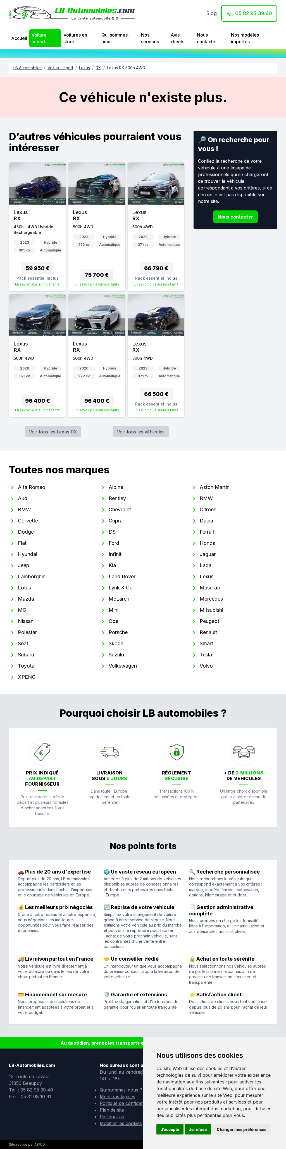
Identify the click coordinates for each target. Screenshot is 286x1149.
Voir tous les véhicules (141, 432)
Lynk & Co (121, 588)
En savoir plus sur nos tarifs (37, 284)
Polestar (27, 632)
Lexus (84, 67)
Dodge (26, 532)
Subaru (26, 655)
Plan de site (112, 1110)
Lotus (24, 588)
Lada (205, 565)
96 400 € (37, 400)
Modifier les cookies (121, 1123)
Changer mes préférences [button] (241, 1129)
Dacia (206, 521)
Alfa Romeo (31, 487)
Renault (208, 632)
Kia (112, 565)
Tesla (206, 655)
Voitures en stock (75, 38)
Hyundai (27, 554)
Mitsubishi (211, 610)
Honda (207, 543)
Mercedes (211, 599)
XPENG (26, 677)
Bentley (117, 498)
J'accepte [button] (170, 1129)
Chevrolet (120, 509)
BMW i (26, 509)
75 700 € (97, 275)
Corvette (28, 521)
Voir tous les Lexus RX (53, 432)
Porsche (118, 632)
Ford (114, 543)
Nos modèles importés (245, 38)
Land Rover (122, 576)
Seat (23, 643)
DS (112, 532)
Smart (206, 643)
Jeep (23, 565)
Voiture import (39, 38)
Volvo (206, 666)
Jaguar (208, 554)
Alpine (116, 487)
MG (22, 610)
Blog (211, 13)
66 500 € (156, 394)
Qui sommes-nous (115, 38)
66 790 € (156, 268)
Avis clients (177, 38)
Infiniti (116, 554)
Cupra (116, 521)
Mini (113, 610)
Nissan (26, 621)
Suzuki (116, 655)
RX (98, 67)
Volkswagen (123, 666)
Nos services (150, 38)
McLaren (119, 599)
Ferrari (207, 532)
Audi (23, 498)
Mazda (26, 599)
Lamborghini (32, 576)
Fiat (22, 543)
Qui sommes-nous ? (121, 1090)
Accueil (19, 38)
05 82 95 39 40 (253, 13)
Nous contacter (207, 38)
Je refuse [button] (198, 1129)
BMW (206, 498)
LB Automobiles (27, 67)
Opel (114, 621)
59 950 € (37, 268)
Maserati (210, 588)
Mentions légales (117, 1096)
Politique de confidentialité (127, 1103)
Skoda (116, 643)
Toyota (26, 666)
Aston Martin (215, 487)
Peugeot (209, 621)
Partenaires (112, 1116)
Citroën (208, 509)
